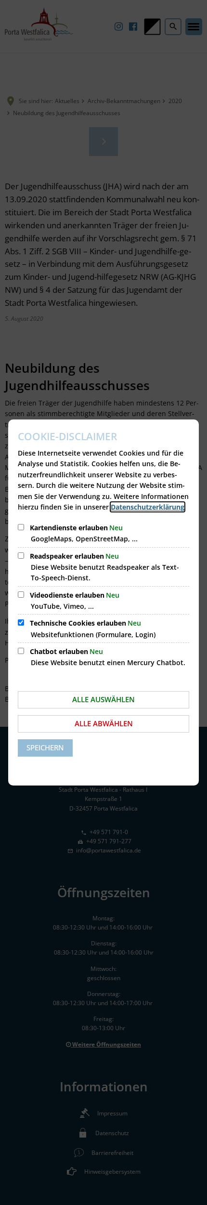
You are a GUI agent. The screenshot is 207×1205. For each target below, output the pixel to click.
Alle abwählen (104, 723)
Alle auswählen (103, 699)
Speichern (45, 747)
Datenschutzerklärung (147, 506)
